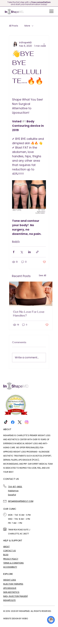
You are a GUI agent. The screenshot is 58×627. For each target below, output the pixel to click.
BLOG (5, 554)
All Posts (13, 25)
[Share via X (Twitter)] (21, 251)
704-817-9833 (15, 486)
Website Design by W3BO (15, 618)
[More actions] (44, 44)
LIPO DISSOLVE (9, 588)
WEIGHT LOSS (9, 580)
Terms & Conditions (13, 563)
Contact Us (9, 550)
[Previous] (2, 3)
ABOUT (6, 546)
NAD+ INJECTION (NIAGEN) (15, 596)
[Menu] (51, 11)
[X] (19, 422)
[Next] (56, 3)
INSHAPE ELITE (9, 600)
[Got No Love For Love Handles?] (30, 294)
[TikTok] (6, 422)
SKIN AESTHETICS (11, 592)
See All (42, 275)
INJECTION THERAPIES (13, 584)
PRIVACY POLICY (10, 558)
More (27, 25)
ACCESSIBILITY (10, 567)
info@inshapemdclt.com (20, 501)
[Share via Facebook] (13, 251)
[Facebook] (12, 422)
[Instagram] (26, 422)
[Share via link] (37, 251)
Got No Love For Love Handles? (28, 313)
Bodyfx (16, 241)
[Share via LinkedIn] (29, 251)
